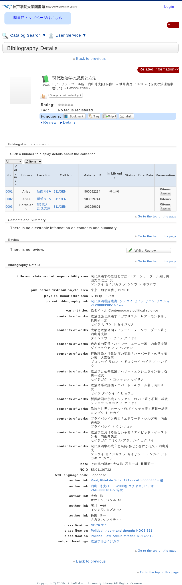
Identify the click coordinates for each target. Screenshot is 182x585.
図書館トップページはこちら (37, 18)
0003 (9, 206)
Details (69, 122)
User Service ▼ (70, 35)
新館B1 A (44, 199)
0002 (9, 199)
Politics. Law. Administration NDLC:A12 (122, 536)
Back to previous (91, 58)
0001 (9, 191)
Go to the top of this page (157, 216)
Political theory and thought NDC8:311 (121, 530)
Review (50, 122)
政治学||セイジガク (105, 541)
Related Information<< (159, 69)
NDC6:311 (99, 525)
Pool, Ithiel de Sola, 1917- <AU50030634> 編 (127, 480)
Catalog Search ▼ (27, 35)
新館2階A (44, 191)
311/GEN (60, 191)
